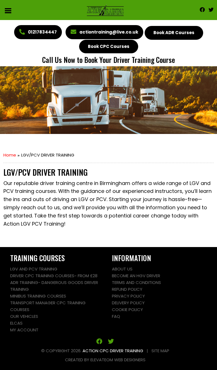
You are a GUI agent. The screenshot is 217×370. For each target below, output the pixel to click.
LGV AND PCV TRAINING (33, 269)
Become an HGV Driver (136, 276)
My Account (24, 330)
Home (9, 155)
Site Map (160, 351)
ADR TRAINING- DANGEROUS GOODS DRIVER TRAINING (54, 285)
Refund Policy (127, 289)
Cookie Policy (127, 309)
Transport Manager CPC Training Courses (48, 306)
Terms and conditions (136, 282)
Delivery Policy (128, 303)
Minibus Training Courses (38, 296)
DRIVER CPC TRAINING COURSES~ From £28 (53, 276)
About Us (122, 269)
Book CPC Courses (108, 46)
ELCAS (16, 323)
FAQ (116, 316)
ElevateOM (101, 360)
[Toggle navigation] (8, 10)
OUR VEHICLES (24, 316)
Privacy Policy (128, 296)
